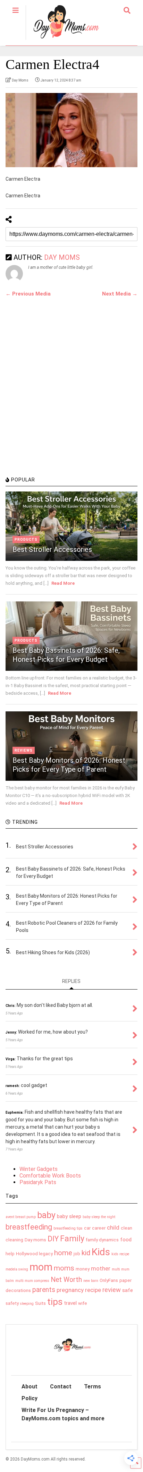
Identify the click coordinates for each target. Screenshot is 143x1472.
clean (126, 1228)
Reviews (24, 750)
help (10, 1253)
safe (127, 1290)
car (87, 1228)
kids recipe (120, 1254)
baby (46, 1215)
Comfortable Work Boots (50, 1175)
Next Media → (119, 294)
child (113, 1227)
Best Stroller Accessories (52, 549)
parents (43, 1290)
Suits (40, 1303)
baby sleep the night (99, 1217)
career (99, 1228)
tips (54, 1301)
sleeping (27, 1303)
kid (86, 1253)
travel (70, 1303)
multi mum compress (32, 1280)
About (29, 1386)
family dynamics (102, 1239)
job (77, 1253)
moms (64, 1268)
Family (72, 1238)
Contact (61, 1386)
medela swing (17, 1269)
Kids (101, 1252)
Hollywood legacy (34, 1253)
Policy (29, 1398)
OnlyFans (109, 1280)
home (63, 1253)
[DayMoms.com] (62, 40)
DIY (53, 1238)
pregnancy (70, 1289)
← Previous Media (28, 294)
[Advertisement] (71, 396)
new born (90, 1280)
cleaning (14, 1239)
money (83, 1269)
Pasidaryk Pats (37, 1182)
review (111, 1289)
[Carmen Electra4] (71, 130)
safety (12, 1303)
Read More (63, 583)
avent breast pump (21, 1217)
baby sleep (69, 1216)
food (126, 1239)
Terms (92, 1386)
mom (41, 1267)
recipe (93, 1289)
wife (82, 1303)
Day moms (35, 1239)
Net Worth (66, 1280)
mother (100, 1268)
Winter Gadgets (38, 1169)
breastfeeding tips (68, 1228)
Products (26, 539)
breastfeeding (29, 1227)
